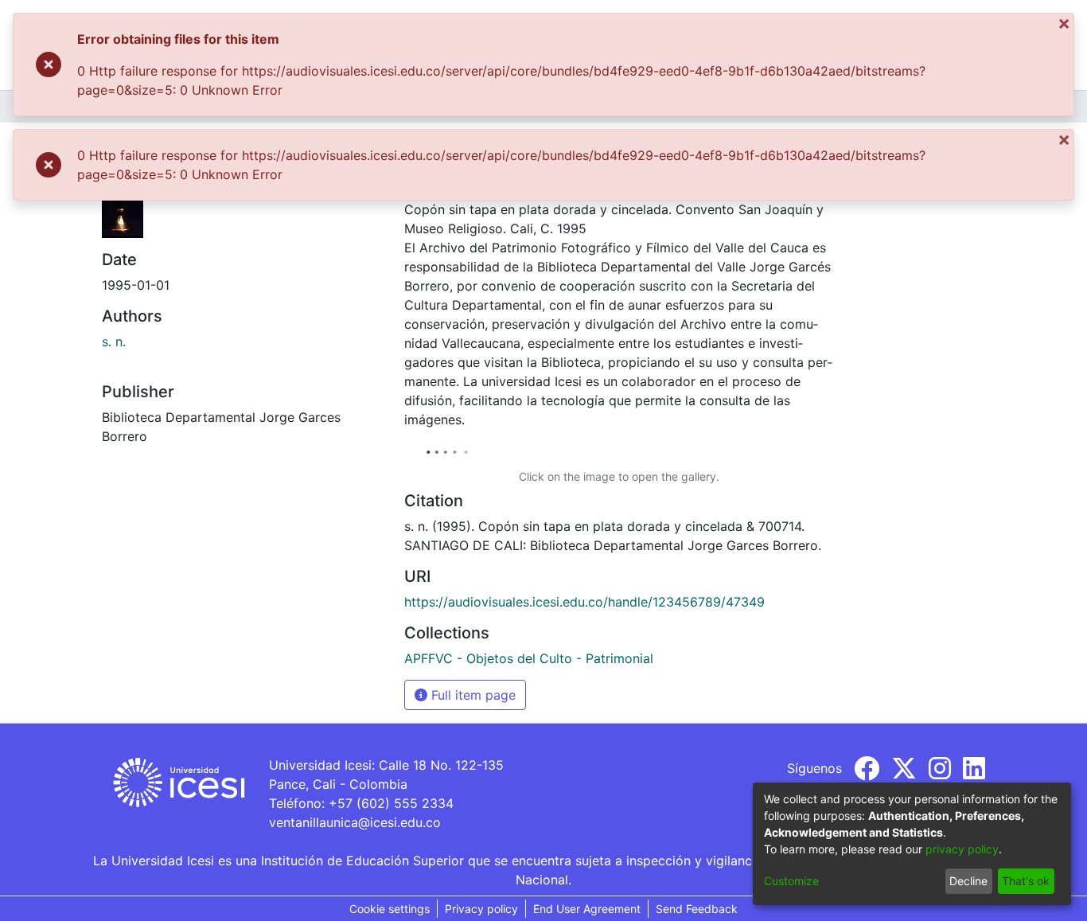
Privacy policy (481, 908)
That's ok (1026, 881)
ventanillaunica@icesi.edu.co (355, 822)
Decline (968, 881)
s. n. (114, 341)
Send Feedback (697, 908)
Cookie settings (389, 908)
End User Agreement (587, 908)
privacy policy (962, 849)
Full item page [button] (471, 695)
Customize (791, 881)
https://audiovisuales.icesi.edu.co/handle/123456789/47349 (584, 602)
